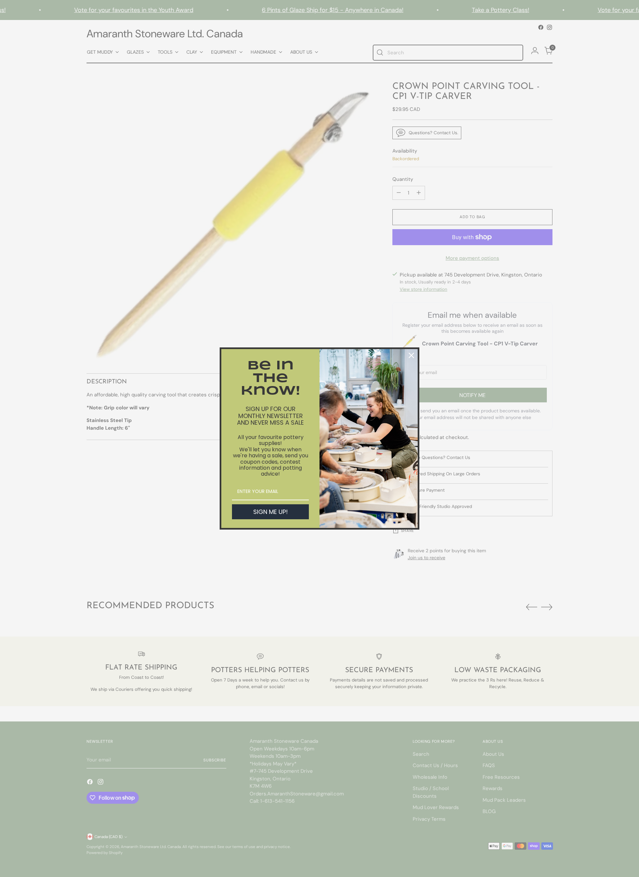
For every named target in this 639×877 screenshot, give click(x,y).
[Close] (411, 355)
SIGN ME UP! (270, 512)
